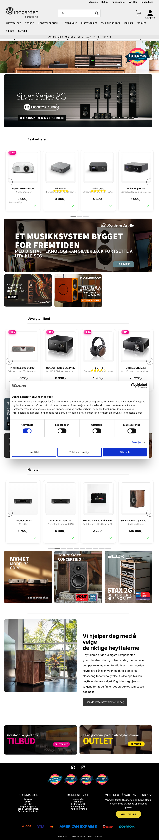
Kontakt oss (147, 2)
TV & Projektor (111, 23)
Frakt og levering (78, 808)
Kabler (128, 23)
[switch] (62, 430)
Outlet (22, 31)
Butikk (104, 2)
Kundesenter (118, 2)
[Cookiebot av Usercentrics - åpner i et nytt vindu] (133, 385)
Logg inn (150, 17)
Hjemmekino (69, 23)
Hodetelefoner (48, 23)
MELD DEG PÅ (128, 814)
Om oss (28, 799)
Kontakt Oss (78, 799)
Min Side (78, 801)
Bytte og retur (78, 806)
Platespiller (89, 23)
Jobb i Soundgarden (28, 808)
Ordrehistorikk (78, 804)
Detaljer (136, 442)
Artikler (133, 2)
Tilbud (10, 31)
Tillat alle (125, 452)
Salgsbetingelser (28, 806)
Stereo (29, 23)
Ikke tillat (34, 452)
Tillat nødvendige (79, 452)
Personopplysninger (28, 811)
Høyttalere (13, 23)
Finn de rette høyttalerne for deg (105, 701)
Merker (141, 23)
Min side (93, 2)
